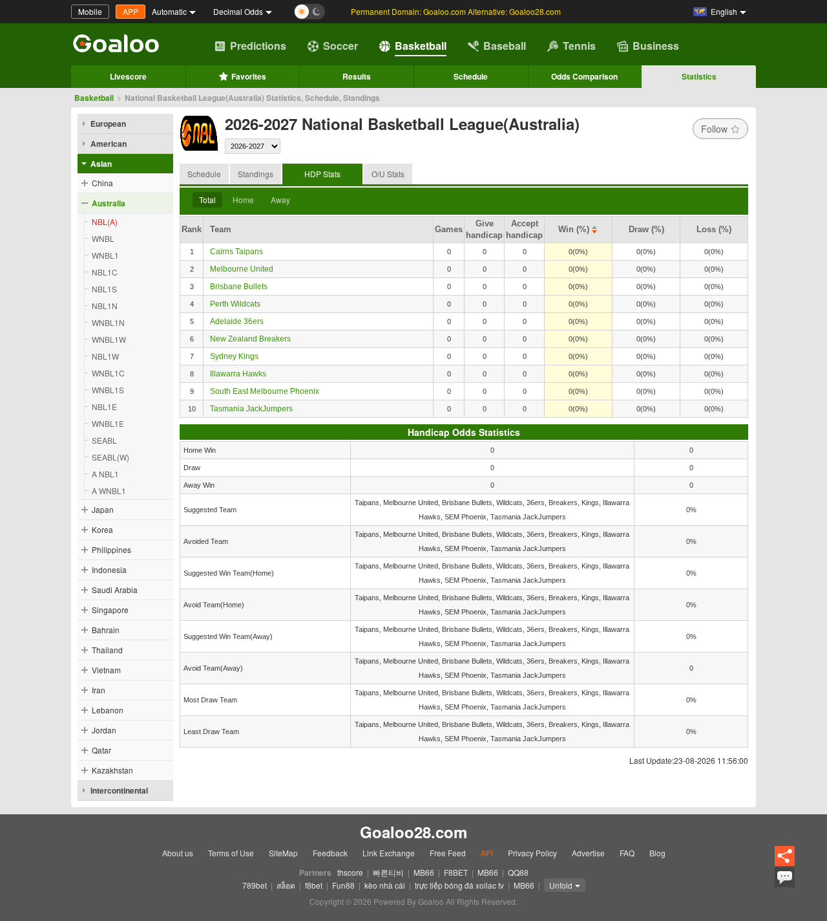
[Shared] (785, 863)
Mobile (90, 11)
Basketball (420, 45)
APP (130, 11)
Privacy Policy (532, 852)
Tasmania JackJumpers (251, 408)
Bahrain (106, 629)
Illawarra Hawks (238, 373)
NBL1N (105, 305)
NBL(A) (105, 221)
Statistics (699, 76)
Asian (101, 163)
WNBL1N (108, 322)
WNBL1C (108, 372)
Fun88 (343, 885)
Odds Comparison (584, 76)
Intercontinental (119, 790)
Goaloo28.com (413, 832)
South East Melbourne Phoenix (264, 391)
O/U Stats (388, 173)
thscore (350, 872)
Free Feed (448, 852)
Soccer (340, 45)
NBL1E (104, 406)
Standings (255, 173)
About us (177, 852)
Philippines (111, 549)
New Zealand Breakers (250, 338)
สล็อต (286, 885)
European (108, 123)
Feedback (330, 852)
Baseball (504, 45)
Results (356, 76)
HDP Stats (322, 173)
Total (207, 199)
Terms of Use (231, 852)
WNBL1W (109, 339)
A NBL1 (105, 473)
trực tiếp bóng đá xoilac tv (459, 885)
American (108, 143)
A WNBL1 (109, 490)
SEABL (104, 440)
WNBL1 (105, 255)
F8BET (456, 872)
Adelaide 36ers (237, 321)
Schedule (471, 76)
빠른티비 (388, 872)
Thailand (107, 649)
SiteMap (283, 852)
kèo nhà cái (384, 885)
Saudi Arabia (115, 589)
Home (243, 199)
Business (656, 45)
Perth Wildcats (235, 304)
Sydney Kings (234, 356)
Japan (103, 509)
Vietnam (106, 669)
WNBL (103, 238)
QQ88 (518, 872)
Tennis (579, 45)
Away (280, 199)
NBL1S (104, 288)
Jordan (104, 729)
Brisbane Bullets (238, 286)
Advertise (588, 852)
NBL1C (105, 271)
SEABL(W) (110, 456)
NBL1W (105, 356)
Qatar (101, 749)
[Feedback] (785, 885)
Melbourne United (241, 269)
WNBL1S (108, 389)
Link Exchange (388, 852)
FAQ (627, 852)
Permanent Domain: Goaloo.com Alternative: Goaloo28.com (456, 11)
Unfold (560, 885)
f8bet (313, 885)
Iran (98, 689)
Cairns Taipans (236, 251)
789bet (254, 885)
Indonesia (109, 569)
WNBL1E (108, 423)
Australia (108, 203)
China (102, 182)
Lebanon (107, 709)
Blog (657, 852)
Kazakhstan (112, 769)
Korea (102, 529)
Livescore (128, 76)
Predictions (258, 45)
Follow (714, 128)
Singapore (110, 609)
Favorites (248, 76)
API (487, 852)
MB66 (424, 872)
